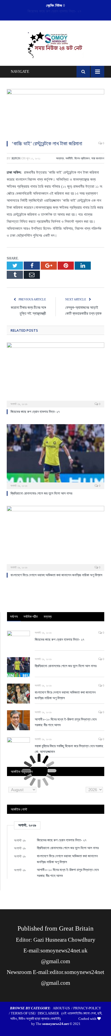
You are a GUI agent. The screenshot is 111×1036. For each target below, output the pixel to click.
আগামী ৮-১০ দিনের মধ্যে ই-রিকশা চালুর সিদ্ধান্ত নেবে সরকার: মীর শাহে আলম (65, 722)
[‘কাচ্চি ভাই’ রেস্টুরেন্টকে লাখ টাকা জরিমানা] (55, 112)
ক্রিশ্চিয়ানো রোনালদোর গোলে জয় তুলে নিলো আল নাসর (54, 11)
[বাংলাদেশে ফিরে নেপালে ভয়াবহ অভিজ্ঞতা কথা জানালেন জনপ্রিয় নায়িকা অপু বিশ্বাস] (55, 538)
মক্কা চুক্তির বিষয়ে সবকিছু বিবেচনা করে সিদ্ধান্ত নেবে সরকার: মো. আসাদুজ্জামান (69, 748)
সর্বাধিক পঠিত (30, 616)
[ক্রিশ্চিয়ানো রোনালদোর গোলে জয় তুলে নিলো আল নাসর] (55, 456)
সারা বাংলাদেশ (97, 158)
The (52, 1024)
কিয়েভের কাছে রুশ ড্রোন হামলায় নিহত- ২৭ (35, 412)
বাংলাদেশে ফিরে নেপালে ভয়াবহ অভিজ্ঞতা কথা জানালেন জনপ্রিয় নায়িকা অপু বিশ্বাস (56, 575)
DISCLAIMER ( (50, 1013)
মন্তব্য (48, 616)
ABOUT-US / (63, 1008)
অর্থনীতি (69, 158)
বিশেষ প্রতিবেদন (82, 158)
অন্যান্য (60, 158)
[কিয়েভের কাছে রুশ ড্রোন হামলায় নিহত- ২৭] (55, 374)
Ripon (16, 158)
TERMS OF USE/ (24, 1013)
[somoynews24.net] (55, 44)
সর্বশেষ (14, 616)
